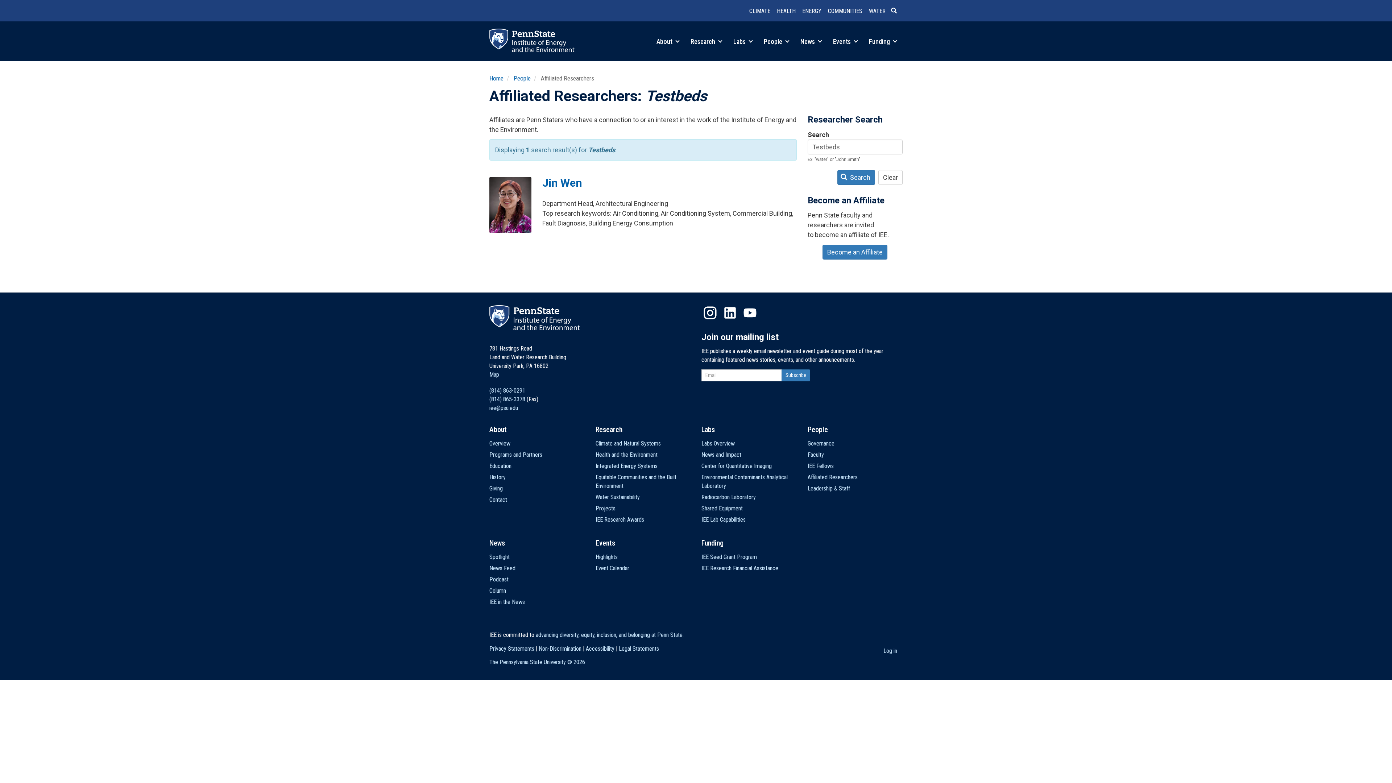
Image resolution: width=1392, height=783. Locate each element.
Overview (499, 443)
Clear (890, 177)
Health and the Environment (627, 454)
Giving (496, 488)
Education (500, 466)
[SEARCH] (897, 11)
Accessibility (600, 648)
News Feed (502, 568)
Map (494, 374)
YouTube (750, 312)
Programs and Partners (515, 454)
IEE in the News (507, 601)
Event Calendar (612, 568)
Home (496, 78)
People (774, 41)
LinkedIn (730, 312)
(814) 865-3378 (507, 399)
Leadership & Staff (829, 488)
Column (497, 590)
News (808, 41)
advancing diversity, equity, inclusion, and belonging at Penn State (609, 634)
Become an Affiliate (855, 252)
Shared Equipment (722, 508)
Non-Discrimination (560, 648)
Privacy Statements (511, 648)
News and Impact (721, 454)
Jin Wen (562, 183)
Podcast (499, 579)
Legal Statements (639, 648)
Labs (740, 41)
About (665, 41)
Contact (498, 499)
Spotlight (499, 557)
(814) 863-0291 (507, 390)
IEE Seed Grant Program (729, 557)
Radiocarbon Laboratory (728, 497)
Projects (606, 508)
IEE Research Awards (620, 519)
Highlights (607, 557)
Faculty (816, 454)
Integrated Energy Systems (627, 466)
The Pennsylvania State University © (537, 662)
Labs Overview (718, 443)
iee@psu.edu (503, 408)
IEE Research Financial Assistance (739, 568)
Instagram (710, 312)
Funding (880, 41)
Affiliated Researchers (833, 477)
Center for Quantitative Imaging (736, 466)
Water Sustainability (618, 497)
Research (704, 41)
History (497, 477)
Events (842, 41)
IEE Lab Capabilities (723, 519)
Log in (890, 650)
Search (818, 134)
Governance (821, 443)
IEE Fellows (821, 466)
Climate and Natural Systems (628, 443)
